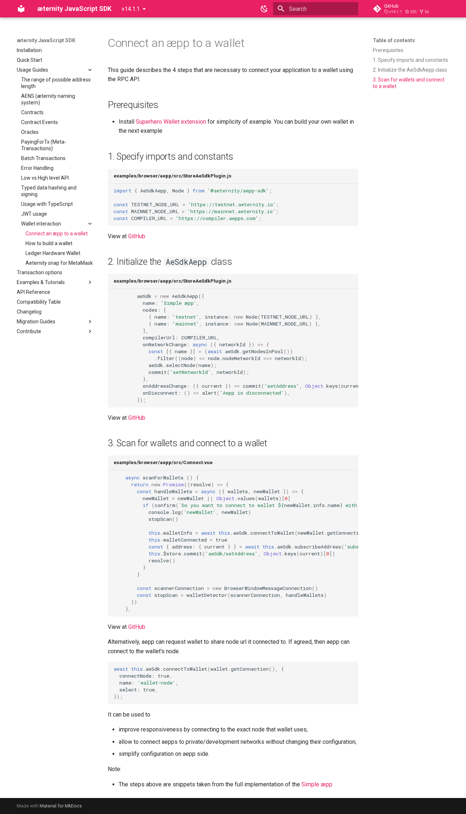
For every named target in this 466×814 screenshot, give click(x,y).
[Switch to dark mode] (264, 8)
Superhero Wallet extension (171, 121)
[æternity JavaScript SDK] (21, 8)
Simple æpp (316, 784)
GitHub (136, 236)
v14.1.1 (131, 8)
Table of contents (394, 40)
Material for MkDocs (61, 806)
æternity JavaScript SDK (46, 40)
